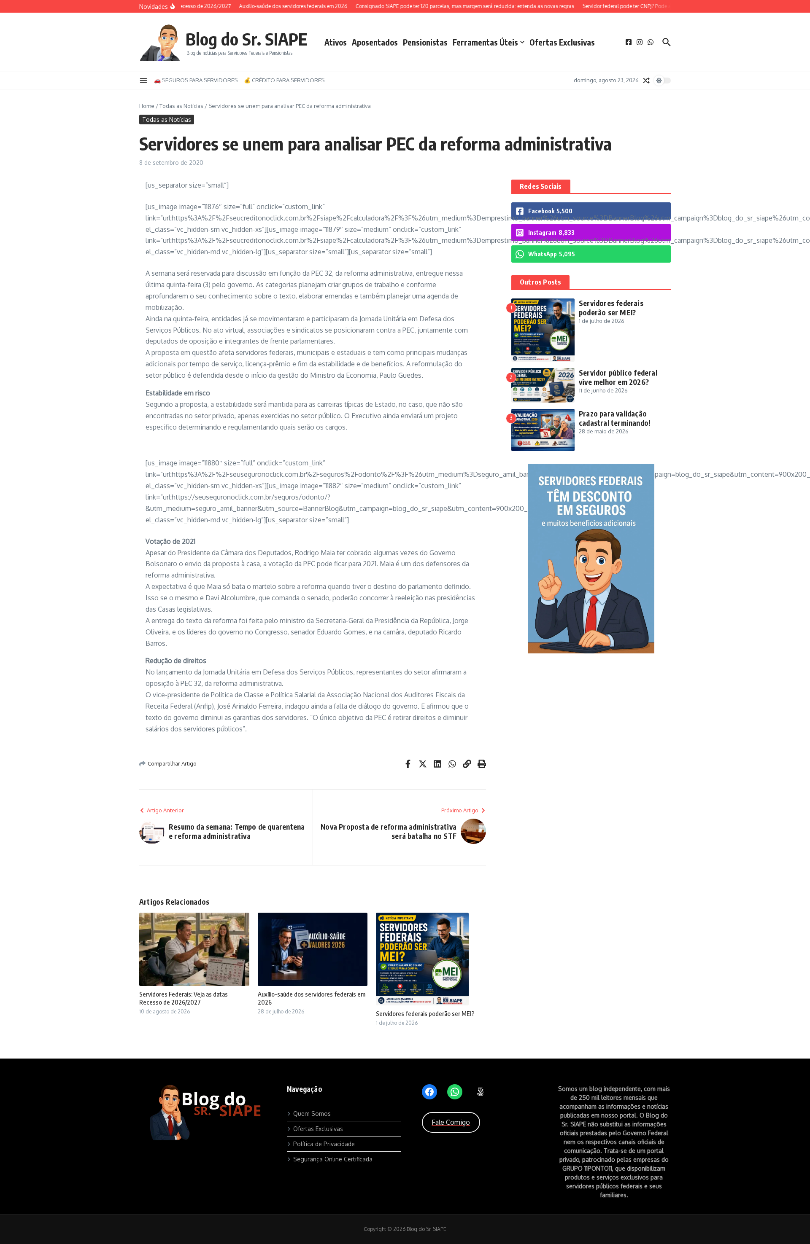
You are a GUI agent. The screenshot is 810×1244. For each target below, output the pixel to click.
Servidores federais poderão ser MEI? (425, 1013)
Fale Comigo (451, 1122)
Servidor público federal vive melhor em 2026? (618, 377)
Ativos (335, 42)
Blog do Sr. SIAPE (247, 38)
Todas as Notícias (181, 105)
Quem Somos (312, 1113)
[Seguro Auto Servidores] (591, 651)
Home (146, 105)
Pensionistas (425, 42)
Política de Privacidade (324, 1143)
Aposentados (375, 42)
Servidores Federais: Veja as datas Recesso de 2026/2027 (183, 998)
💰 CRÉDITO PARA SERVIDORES (284, 80)
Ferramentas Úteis (485, 42)
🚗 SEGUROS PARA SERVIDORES (196, 80)
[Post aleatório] (646, 80)
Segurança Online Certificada (333, 1159)
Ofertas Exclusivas (562, 42)
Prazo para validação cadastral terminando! (615, 418)
